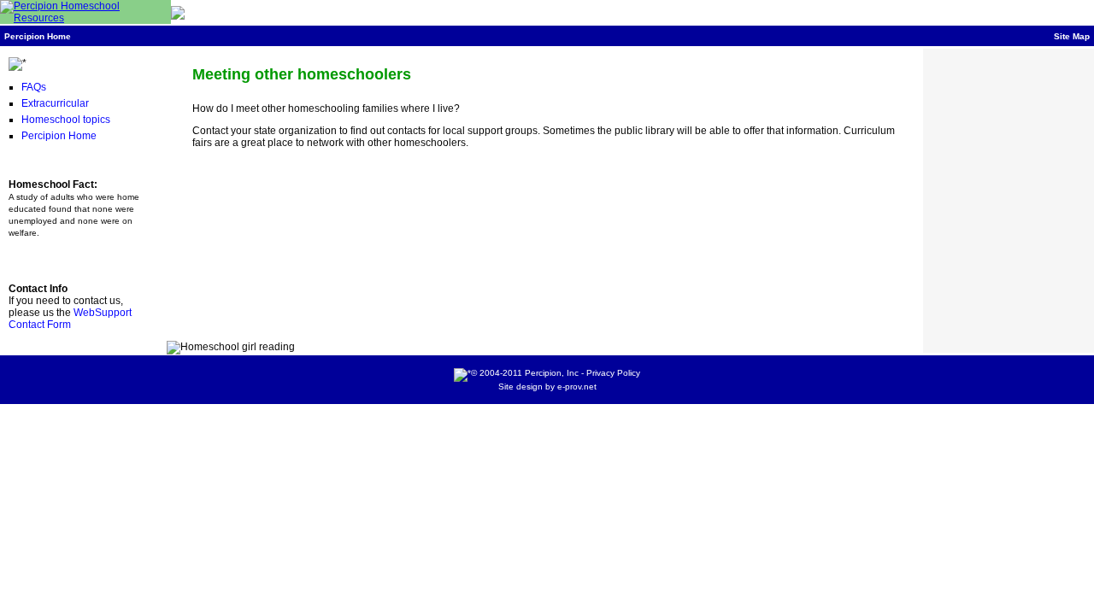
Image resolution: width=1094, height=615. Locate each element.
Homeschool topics (65, 120)
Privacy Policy (613, 373)
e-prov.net (577, 386)
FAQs (33, 87)
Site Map (1072, 36)
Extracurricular (55, 103)
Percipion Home (37, 36)
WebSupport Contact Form (70, 319)
